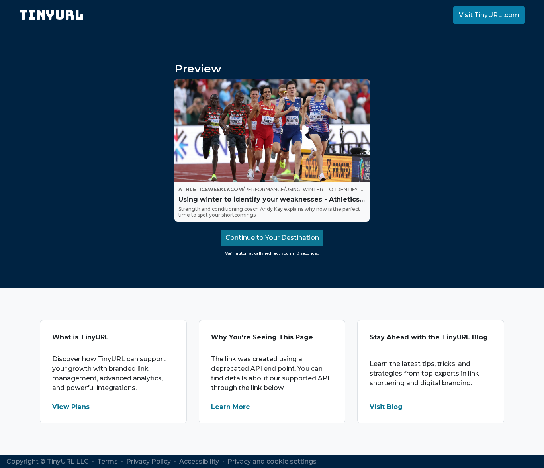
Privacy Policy (149, 461)
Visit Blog (386, 407)
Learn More (230, 407)
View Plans (71, 407)
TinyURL (51, 14)
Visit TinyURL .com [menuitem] (489, 15)
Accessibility (200, 461)
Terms (108, 461)
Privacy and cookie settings (272, 461)
